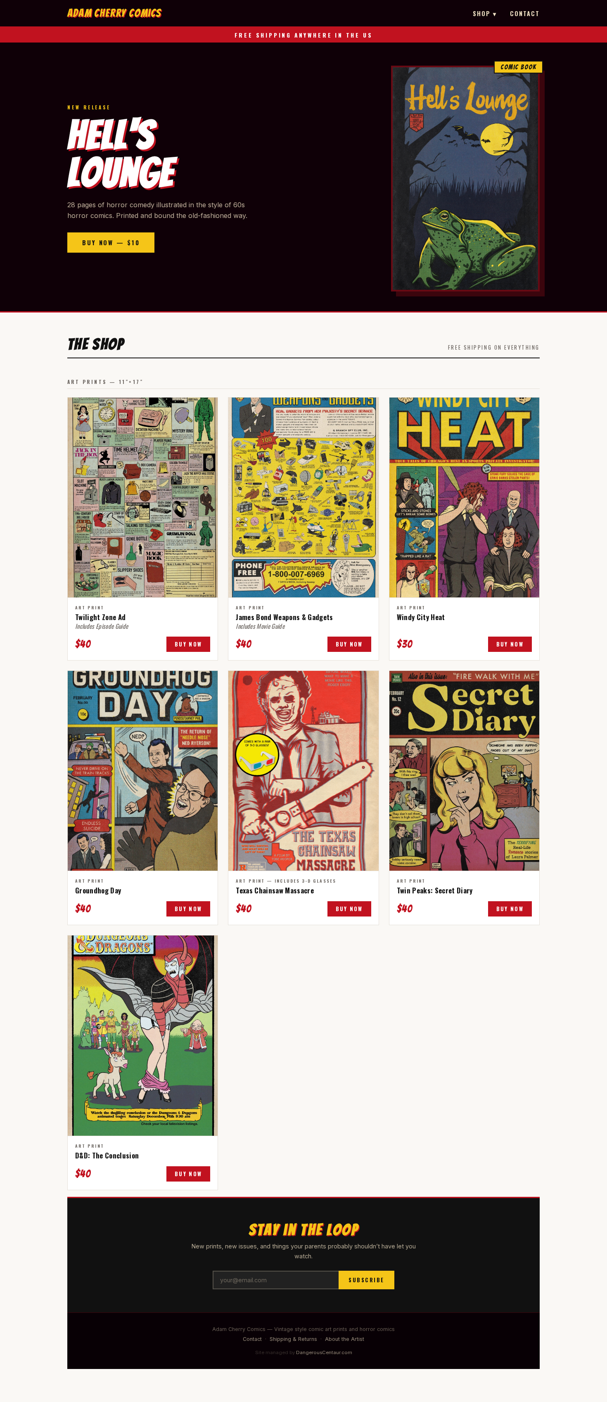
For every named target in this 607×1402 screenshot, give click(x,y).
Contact (525, 13)
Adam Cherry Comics (114, 13)
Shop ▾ (485, 13)
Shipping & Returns (293, 1339)
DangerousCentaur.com (324, 1352)
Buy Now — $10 (111, 242)
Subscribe (366, 1280)
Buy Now (188, 644)
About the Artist (344, 1339)
